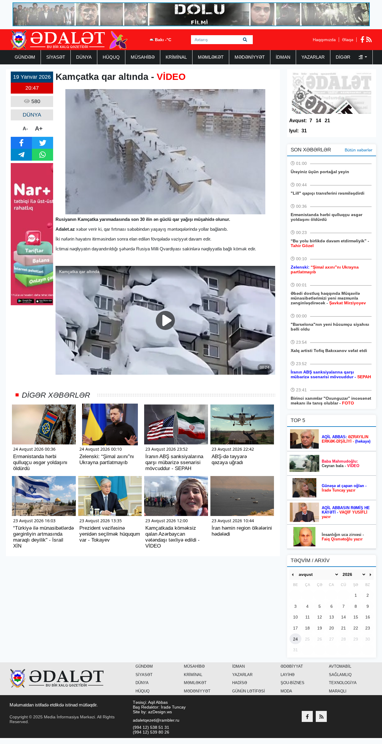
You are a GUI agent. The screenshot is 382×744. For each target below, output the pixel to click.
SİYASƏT (55, 57)
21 (327, 120)
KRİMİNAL (176, 57)
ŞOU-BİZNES (292, 683)
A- (25, 128)
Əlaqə (347, 39)
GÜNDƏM (25, 57)
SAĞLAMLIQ (340, 674)
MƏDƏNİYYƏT (250, 57)
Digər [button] (344, 57)
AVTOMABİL (340, 666)
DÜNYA (84, 57)
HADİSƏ (239, 683)
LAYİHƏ (288, 674)
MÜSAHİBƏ (143, 57)
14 (318, 120)
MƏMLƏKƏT (211, 57)
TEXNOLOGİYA (343, 683)
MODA (286, 691)
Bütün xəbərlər (358, 150)
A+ (39, 128)
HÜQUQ (111, 57)
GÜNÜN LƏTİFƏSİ (248, 691)
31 (304, 130)
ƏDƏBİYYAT (292, 666)
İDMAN (283, 57)
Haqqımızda (324, 39)
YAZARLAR (313, 57)
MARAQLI (337, 691)
